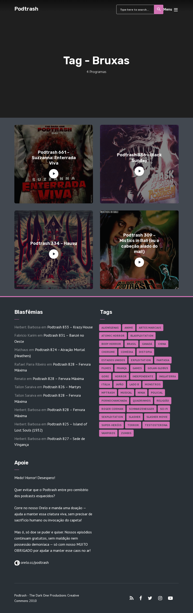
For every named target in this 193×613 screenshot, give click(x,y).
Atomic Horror (113, 335)
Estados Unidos (113, 360)
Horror (121, 376)
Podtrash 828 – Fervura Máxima (58, 378)
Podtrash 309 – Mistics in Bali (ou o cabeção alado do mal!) (139, 243)
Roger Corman (112, 409)
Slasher (135, 417)
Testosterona (156, 425)
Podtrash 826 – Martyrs (62, 386)
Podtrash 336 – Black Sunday (139, 157)
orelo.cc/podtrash (34, 562)
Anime (129, 327)
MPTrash (108, 392)
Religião (163, 400)
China (162, 344)
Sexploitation (112, 417)
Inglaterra (167, 376)
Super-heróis (111, 425)
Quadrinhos (142, 400)
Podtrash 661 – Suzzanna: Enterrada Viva (54, 158)
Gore (105, 376)
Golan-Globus (158, 368)
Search (158, 9)
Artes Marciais (150, 327)
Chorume (108, 352)
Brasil (131, 344)
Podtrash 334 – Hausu (53, 243)
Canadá (147, 344)
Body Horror (111, 344)
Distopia (145, 352)
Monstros (153, 384)
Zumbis (126, 433)
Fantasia (163, 360)
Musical (126, 392)
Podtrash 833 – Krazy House (70, 327)
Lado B (134, 384)
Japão (120, 384)
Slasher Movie (157, 417)
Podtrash (26, 9)
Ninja (141, 392)
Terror (133, 425)
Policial (157, 392)
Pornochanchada (114, 400)
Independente (143, 376)
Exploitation (141, 360)
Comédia (127, 352)
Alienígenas (110, 327)
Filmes (106, 368)
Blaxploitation (141, 335)
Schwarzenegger (141, 409)
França (122, 368)
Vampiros (108, 433)
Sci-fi (164, 409)
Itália (105, 384)
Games (137, 368)
